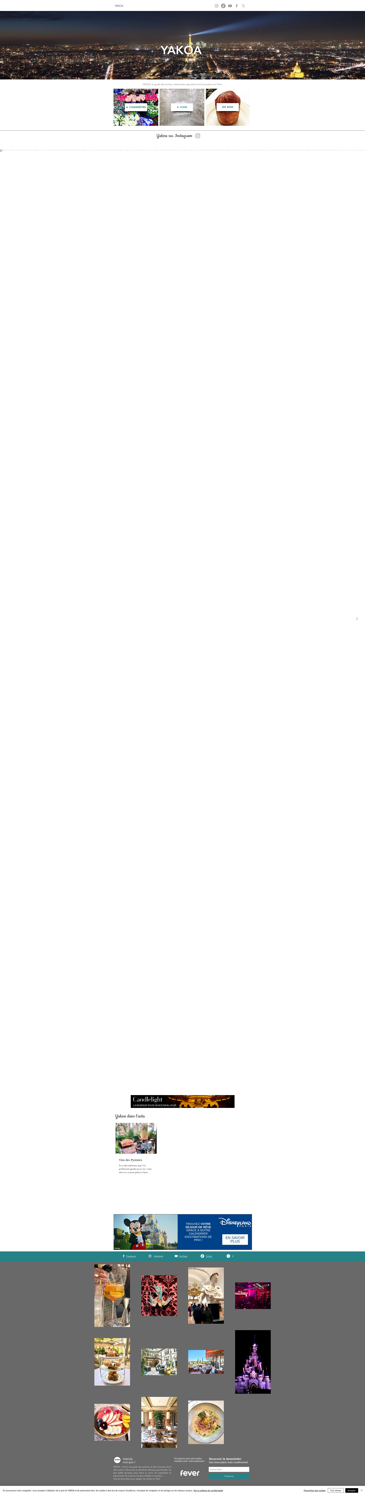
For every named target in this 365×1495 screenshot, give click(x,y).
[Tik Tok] (223, 6)
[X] (243, 6)
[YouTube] (176, 1256)
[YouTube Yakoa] (230, 6)
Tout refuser (335, 1490)
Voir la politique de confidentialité (208, 1490)
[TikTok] (202, 1256)
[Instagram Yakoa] (216, 6)
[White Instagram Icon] (150, 1256)
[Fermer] (361, 1490)
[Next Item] (356, 619)
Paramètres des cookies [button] (315, 1490)
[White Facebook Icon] (123, 1256)
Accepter (352, 1490)
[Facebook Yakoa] (236, 6)
